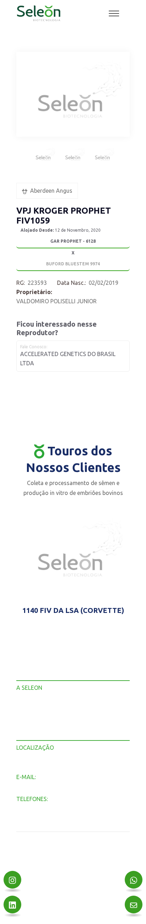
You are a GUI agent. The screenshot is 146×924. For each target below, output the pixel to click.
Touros (24, 717)
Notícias (26, 726)
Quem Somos (32, 708)
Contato (26, 736)
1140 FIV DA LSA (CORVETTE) (73, 610)
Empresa (27, 699)
